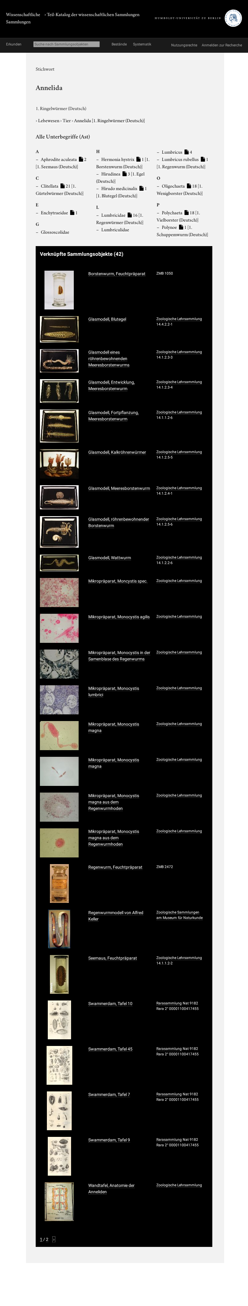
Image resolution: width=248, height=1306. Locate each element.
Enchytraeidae (59, 212)
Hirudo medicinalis (121, 192)
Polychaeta (178, 216)
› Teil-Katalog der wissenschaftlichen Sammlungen (91, 14)
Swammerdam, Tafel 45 (110, 1049)
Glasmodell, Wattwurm (109, 557)
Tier (67, 120)
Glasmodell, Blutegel (107, 319)
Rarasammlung (169, 1003)
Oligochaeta (180, 189)
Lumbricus (177, 151)
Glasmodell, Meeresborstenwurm (119, 488)
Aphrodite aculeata (61, 162)
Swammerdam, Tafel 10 (110, 1003)
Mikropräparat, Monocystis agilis (119, 616)
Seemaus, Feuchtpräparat (112, 958)
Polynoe (182, 230)
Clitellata (59, 189)
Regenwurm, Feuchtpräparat (115, 867)
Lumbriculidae (115, 229)
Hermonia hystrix (122, 162)
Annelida (109, 120)
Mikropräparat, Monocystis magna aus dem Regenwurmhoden (113, 802)
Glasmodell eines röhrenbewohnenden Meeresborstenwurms (108, 358)
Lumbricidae (119, 218)
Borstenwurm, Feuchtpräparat (116, 273)
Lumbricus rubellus (182, 162)
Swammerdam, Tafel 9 (109, 1139)
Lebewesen (49, 120)
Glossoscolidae (55, 231)
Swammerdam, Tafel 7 (109, 1094)
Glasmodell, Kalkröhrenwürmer (117, 452)
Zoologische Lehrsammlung (179, 319)
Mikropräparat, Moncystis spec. (118, 581)
